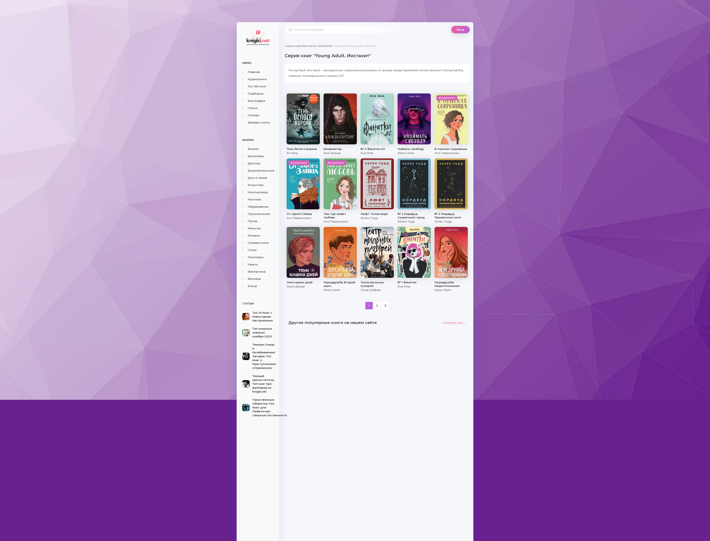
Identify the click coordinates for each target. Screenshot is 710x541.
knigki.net (258, 36)
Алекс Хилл (406, 153)
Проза (252, 221)
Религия (254, 228)
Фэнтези (254, 279)
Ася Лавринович (447, 153)
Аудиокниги (257, 79)
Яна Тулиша (332, 153)
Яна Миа (367, 153)
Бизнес (253, 149)
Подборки (255, 93)
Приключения (259, 214)
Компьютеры (258, 192)
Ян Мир (292, 153)
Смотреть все (452, 322)
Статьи (253, 108)
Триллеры (255, 257)
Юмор (252, 286)
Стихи (252, 250)
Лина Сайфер (371, 290)
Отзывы (254, 115)
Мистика (254, 199)
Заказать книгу (259, 122)
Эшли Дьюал (296, 286)
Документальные (261, 170)
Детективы (256, 156)
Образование (258, 206)
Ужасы (253, 264)
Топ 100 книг (257, 86)
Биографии (256, 101)
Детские (254, 163)
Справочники (258, 242)
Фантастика (257, 271)
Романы (254, 235)
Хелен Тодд (369, 218)
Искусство (255, 185)
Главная (254, 72)
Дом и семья (257, 178)
